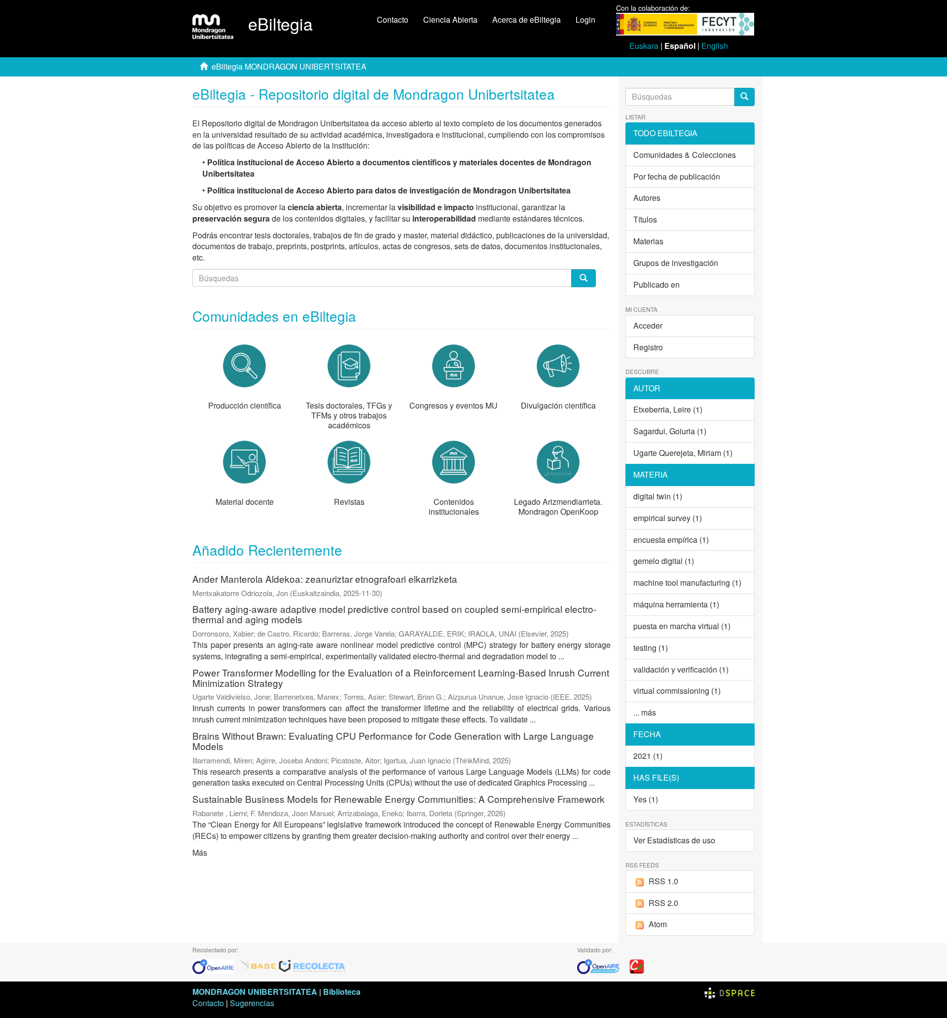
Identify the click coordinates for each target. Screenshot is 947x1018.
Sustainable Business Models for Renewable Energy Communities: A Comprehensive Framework (398, 798)
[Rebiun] (636, 966)
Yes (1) (645, 799)
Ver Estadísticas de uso (674, 840)
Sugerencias (252, 1003)
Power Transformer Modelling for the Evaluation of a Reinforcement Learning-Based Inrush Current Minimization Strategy (400, 677)
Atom (658, 924)
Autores (646, 197)
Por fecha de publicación (676, 176)
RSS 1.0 (663, 881)
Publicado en (656, 284)
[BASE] (258, 966)
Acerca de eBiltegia (526, 19)
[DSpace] (729, 991)
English (714, 45)
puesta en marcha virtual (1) (681, 626)
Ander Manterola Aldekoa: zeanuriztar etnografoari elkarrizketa (324, 578)
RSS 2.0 (663, 902)
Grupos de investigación (675, 262)
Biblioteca (342, 991)
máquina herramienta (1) (676, 604)
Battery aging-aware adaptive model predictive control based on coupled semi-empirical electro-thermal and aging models (394, 614)
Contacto (392, 19)
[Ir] (744, 97)
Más (199, 852)
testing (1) (650, 647)
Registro (648, 347)
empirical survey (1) (667, 518)
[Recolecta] (312, 966)
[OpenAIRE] (215, 966)
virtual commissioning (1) (677, 690)
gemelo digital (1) (663, 560)
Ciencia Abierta (450, 19)
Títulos (645, 219)
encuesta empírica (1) (671, 539)
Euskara (643, 45)
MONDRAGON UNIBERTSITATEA (254, 991)
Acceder (647, 325)
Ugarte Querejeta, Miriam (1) (682, 452)
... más (644, 712)
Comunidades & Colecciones (684, 154)
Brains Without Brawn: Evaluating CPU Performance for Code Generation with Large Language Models (393, 741)
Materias (648, 241)
